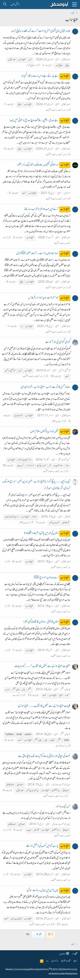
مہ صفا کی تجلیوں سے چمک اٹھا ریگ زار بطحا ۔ (42, 165)
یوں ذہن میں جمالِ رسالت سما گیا (48, 890)
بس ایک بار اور (63, 806)
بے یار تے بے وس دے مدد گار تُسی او (45, 76)
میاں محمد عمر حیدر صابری (61, 784)
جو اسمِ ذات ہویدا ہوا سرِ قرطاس (48, 298)
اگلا (40, 934)
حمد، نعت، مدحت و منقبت (55, 110)
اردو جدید (63, 953)
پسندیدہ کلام (56, 421)
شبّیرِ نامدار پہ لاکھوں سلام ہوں (49, 431)
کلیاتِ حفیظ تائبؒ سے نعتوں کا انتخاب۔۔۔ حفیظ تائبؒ (44, 706)
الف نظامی (66, 59)
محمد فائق (67, 516)
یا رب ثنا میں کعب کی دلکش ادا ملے (47, 846)
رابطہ (75, 961)
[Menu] (74, 4)
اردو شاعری (60, 746)
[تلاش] (5, 4)
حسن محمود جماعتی (64, 459)
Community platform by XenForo (45, 969)
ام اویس (67, 193)
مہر (73, 953)
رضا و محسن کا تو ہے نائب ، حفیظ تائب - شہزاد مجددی (45, 387)
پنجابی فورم (30, 65)
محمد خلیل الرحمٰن (64, 370)
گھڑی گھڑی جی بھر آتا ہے (57, 342)
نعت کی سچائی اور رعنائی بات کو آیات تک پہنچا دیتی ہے (44, 756)
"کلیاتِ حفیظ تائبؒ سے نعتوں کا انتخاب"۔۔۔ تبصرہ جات (42, 666)
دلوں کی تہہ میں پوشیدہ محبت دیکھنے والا (46, 533)
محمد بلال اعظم (65, 689)
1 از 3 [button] (50, 934)
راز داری (54, 961)
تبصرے (16, 695)
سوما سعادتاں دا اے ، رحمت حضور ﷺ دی (42, 253)
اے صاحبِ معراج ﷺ (51, 578)
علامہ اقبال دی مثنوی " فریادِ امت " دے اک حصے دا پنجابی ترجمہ (40, 31)
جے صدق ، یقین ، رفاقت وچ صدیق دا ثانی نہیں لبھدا (39, 120)
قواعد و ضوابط (65, 961)
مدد (47, 961)
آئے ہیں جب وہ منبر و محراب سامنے (46, 209)
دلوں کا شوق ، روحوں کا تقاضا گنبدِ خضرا (46, 622)
